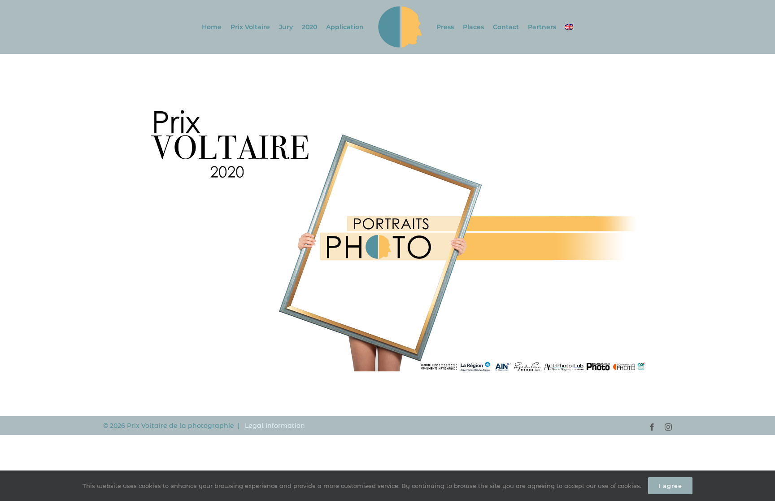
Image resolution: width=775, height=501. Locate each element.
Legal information (274, 426)
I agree (670, 485)
